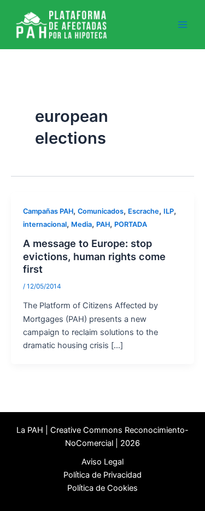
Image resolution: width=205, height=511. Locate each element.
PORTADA (130, 224)
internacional (45, 224)
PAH (103, 224)
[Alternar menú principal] (182, 24)
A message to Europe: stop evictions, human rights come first (94, 256)
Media (81, 224)
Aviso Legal (102, 462)
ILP (168, 211)
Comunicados (101, 211)
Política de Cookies (102, 488)
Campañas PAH (48, 211)
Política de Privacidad (102, 475)
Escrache (143, 211)
